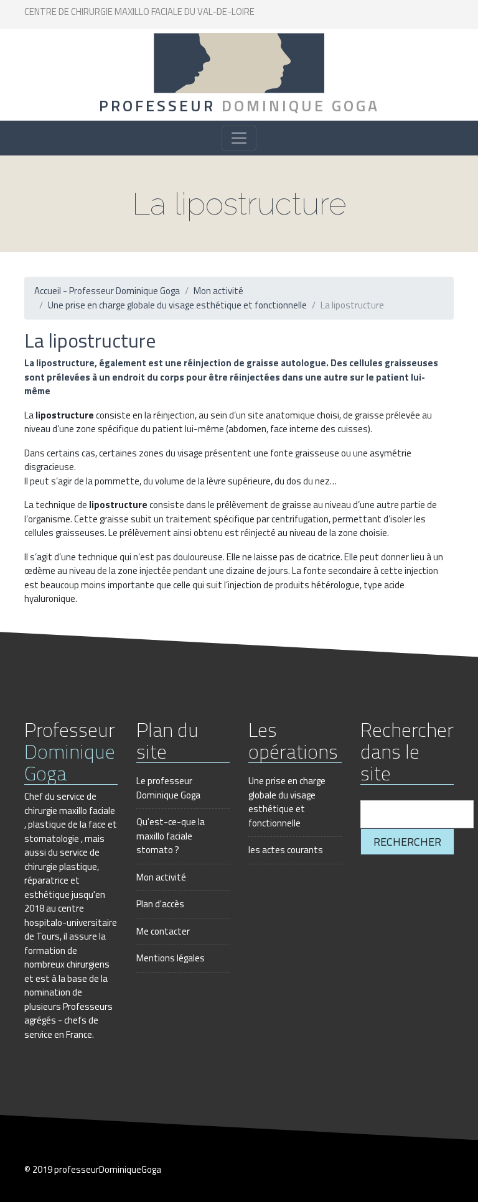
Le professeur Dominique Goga (168, 788)
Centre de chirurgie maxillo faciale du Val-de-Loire (139, 11)
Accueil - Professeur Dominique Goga (107, 291)
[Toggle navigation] (239, 138)
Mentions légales (170, 958)
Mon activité (218, 291)
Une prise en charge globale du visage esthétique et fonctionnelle (177, 305)
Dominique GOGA (239, 106)
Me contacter (163, 931)
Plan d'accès (160, 904)
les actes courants (285, 850)
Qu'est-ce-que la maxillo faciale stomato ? (170, 836)
